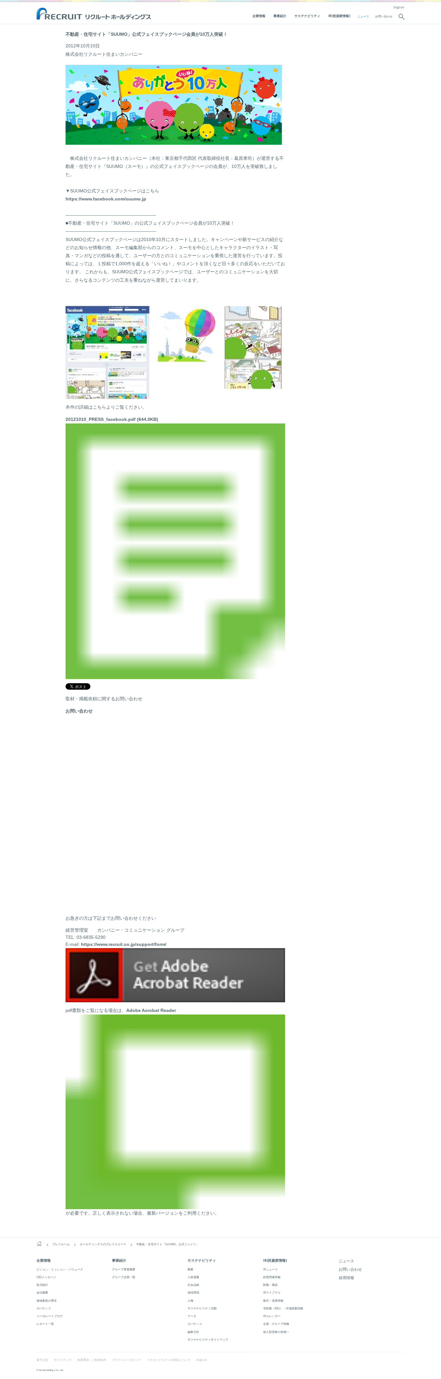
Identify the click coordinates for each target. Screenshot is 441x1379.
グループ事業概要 (123, 1269)
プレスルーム (61, 1244)
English (399, 7)
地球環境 (193, 1292)
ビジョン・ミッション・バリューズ (59, 1269)
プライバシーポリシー (126, 1360)
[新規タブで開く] (175, 998)
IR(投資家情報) (339, 16)
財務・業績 (270, 1285)
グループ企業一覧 (123, 1277)
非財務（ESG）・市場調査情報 (283, 1308)
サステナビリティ (307, 16)
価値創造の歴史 (46, 1300)
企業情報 (258, 16)
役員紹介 (42, 1285)
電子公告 (42, 1360)
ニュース (363, 16)
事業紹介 (279, 16)
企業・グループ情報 (276, 1324)
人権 (190, 1300)
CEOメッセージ (46, 1277)
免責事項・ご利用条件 (91, 1360)
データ (192, 1316)
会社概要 (42, 1292)
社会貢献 (193, 1285)
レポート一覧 (45, 1324)
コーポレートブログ (49, 1316)
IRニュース (270, 1269)
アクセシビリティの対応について (168, 1360)
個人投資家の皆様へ (276, 1332)
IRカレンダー (272, 1316)
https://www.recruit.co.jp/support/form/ (123, 944)
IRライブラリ (272, 1292)
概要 (190, 1269)
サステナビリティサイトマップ (208, 1339)
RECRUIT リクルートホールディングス (94, 14)
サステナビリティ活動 (202, 1308)
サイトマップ (62, 1360)
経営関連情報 (272, 1277)
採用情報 (346, 1277)
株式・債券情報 (273, 1300)
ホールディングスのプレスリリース (103, 1244)
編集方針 (193, 1332)
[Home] (39, 1244)
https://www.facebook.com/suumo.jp (106, 198)
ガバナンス (43, 1308)
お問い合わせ (384, 16)
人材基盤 (193, 1277)
